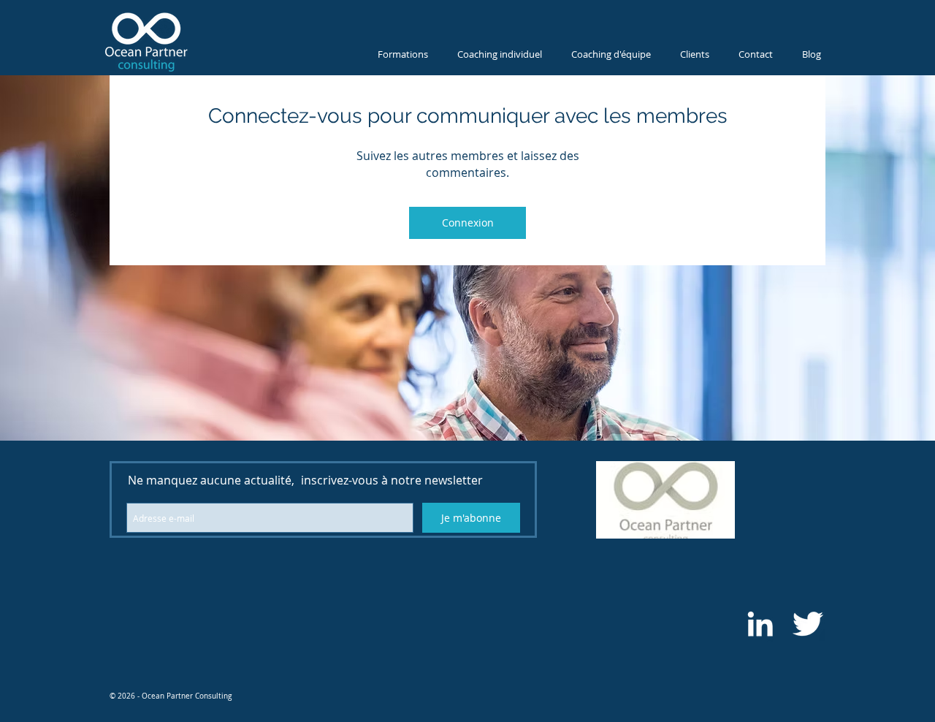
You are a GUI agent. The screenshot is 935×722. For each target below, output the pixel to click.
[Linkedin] (760, 624)
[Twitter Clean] (807, 624)
